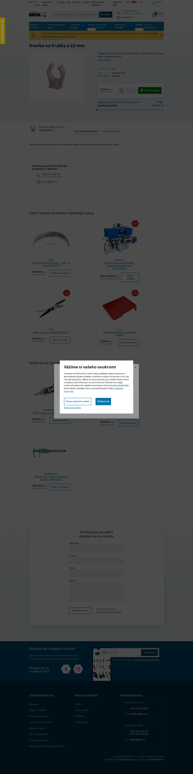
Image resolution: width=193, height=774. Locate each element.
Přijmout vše (103, 401)
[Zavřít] (135, 367)
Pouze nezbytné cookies (78, 401)
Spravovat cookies (72, 408)
